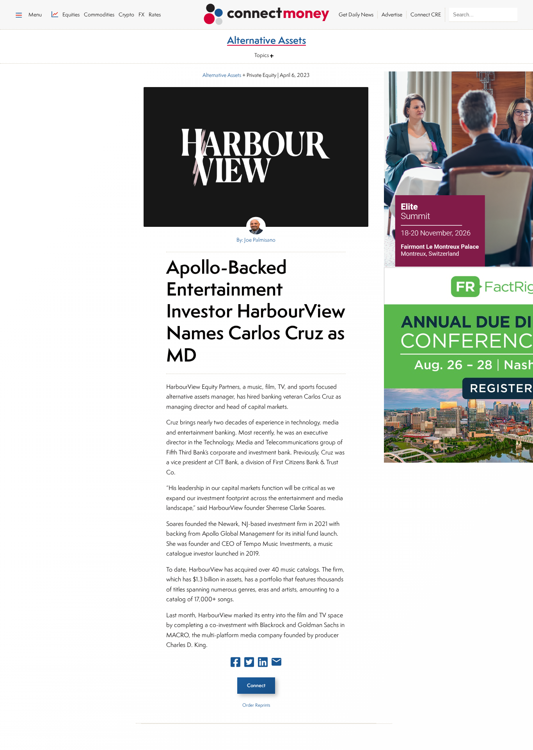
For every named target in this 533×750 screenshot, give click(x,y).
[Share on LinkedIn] (263, 664)
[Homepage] (266, 13)
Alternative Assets (222, 74)
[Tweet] (249, 664)
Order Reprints (256, 705)
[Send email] (276, 663)
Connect (256, 685)
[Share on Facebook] (235, 664)
